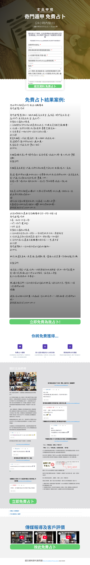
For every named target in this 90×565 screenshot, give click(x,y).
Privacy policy (55, 561)
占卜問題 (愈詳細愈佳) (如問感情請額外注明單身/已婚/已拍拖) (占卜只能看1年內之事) (44, 72)
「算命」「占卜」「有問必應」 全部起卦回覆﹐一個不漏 (55, 447)
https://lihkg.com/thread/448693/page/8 (73, 421)
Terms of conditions (47, 561)
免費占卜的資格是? (14, 511)
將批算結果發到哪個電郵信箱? (39, 50)
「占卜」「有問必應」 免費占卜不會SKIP (52, 445)
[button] (45, 511)
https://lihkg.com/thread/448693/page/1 (23, 444)
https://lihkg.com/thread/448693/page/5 (61, 385)
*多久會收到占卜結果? (15, 514)
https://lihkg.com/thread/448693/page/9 (61, 441)
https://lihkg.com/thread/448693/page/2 (23, 460)
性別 (30, 66)
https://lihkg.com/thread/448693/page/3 (24, 481)
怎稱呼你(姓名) (34, 45)
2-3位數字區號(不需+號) (37, 55)
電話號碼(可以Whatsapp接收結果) (41, 60)
